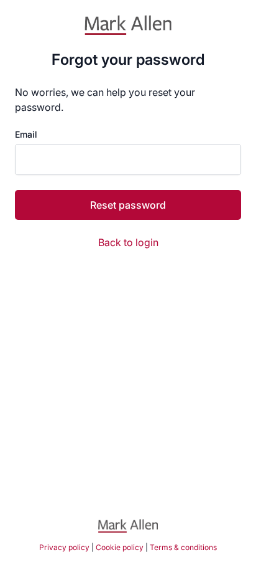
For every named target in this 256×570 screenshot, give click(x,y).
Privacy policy (64, 547)
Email (26, 134)
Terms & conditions (183, 547)
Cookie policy (120, 547)
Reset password (128, 205)
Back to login (128, 242)
